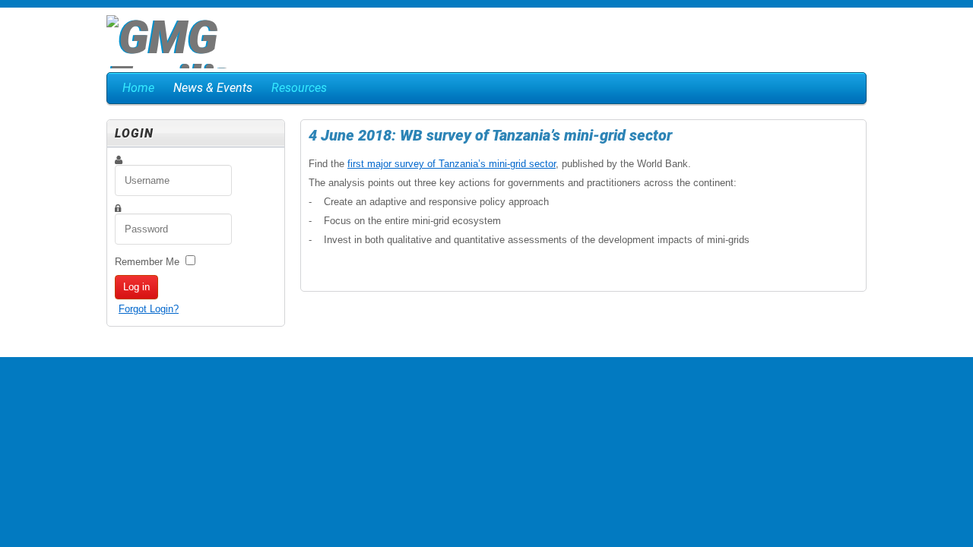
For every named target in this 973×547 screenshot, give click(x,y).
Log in (136, 286)
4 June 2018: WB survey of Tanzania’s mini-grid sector (490, 135)
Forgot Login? (149, 309)
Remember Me (147, 261)
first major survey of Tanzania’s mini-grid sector (451, 163)
